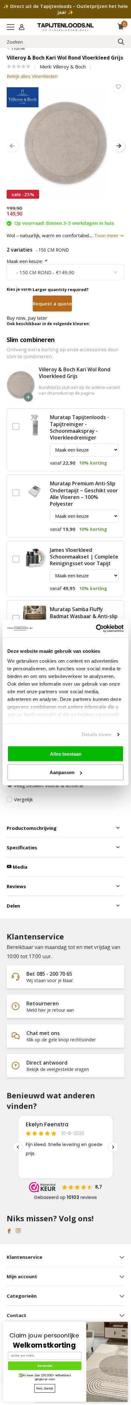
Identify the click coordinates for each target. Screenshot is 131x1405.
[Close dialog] (126, 1323)
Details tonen (96, 734)
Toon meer (107, 235)
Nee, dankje (44, 1388)
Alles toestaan (65, 753)
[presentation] (12, 146)
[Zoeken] (121, 42)
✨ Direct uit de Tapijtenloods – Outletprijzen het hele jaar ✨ (65, 9)
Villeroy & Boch (69, 66)
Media (19, 867)
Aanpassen (62, 772)
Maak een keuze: (27, 261)
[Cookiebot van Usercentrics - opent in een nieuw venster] (96, 628)
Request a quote (52, 303)
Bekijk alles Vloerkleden (32, 76)
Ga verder (44, 1366)
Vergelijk (23, 799)
